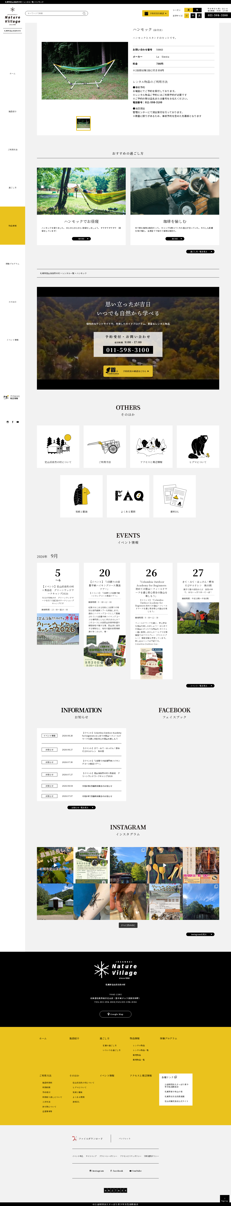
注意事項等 (47, 1111)
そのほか (12, 301)
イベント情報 (13, 339)
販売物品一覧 (139, 1059)
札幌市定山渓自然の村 (115, 984)
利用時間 (46, 1087)
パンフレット (125, 1138)
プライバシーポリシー (108, 1156)
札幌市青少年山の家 (173, 1091)
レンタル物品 (139, 1045)
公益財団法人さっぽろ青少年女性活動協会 (176, 1085)
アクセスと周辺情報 (141, 1075)
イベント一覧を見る (198, 685)
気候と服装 (77, 1092)
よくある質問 (79, 1097)
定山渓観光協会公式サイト (176, 1101)
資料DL (76, 1101)
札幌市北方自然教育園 (174, 1096)
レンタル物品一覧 (141, 1050)
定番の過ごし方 (110, 1045)
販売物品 (137, 1055)
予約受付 (46, 1092)
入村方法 (46, 1101)
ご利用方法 (13, 149)
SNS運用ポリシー (151, 1156)
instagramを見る (199, 934)
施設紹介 (12, 111)
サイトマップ (91, 1156)
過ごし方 (12, 187)
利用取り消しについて (52, 1097)
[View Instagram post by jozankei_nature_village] (55, 865)
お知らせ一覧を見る (80, 807)
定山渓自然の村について (83, 1082)
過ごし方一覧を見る (198, 251)
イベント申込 (77, 1156)
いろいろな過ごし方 (112, 1050)
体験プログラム (12, 263)
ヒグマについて (79, 1087)
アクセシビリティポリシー (130, 1156)
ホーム (13, 73)
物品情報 (12, 225)
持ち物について (49, 1106)
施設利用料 (47, 1082)
